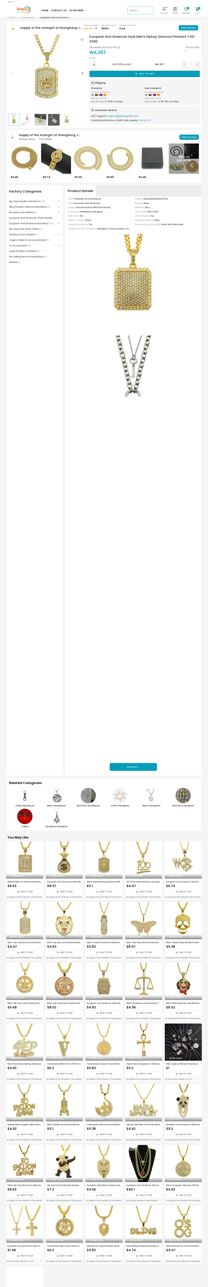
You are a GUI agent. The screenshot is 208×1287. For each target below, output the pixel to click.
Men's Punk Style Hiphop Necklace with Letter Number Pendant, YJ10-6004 (24, 1063)
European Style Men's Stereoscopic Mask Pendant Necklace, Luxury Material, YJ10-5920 (103, 1185)
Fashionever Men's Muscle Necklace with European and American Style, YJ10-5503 (104, 1124)
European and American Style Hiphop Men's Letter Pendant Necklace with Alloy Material (183, 881)
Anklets (14, 262)
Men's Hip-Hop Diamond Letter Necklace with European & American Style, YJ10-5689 (24, 1185)
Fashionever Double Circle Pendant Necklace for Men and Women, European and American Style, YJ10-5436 (104, 1063)
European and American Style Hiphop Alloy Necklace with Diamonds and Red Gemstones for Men (143, 1185)
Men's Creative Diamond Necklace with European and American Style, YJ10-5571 (104, 942)
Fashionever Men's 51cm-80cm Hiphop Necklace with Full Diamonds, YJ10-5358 (64, 1063)
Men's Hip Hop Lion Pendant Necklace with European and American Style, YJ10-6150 (64, 942)
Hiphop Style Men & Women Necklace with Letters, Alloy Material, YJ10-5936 (143, 1124)
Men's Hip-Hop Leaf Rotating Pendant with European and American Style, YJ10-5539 (24, 1003)
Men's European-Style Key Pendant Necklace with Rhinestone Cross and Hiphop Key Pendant (183, 1185)
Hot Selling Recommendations (28, 256)
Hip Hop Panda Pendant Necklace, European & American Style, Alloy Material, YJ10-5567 (64, 1185)
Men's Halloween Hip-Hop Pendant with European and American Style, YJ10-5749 (183, 1003)
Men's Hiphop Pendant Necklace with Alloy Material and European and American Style (183, 1063)
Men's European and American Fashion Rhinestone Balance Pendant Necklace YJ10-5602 (143, 1003)
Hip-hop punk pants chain (25, 229)
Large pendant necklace (24, 251)
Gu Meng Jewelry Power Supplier (142, 1200)
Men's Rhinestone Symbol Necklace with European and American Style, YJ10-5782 (183, 1246)
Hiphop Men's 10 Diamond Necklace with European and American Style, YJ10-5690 (24, 881)
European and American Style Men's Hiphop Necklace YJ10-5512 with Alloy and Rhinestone (64, 881)
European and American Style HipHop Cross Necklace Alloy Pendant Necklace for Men (24, 1246)
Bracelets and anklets (23, 212)
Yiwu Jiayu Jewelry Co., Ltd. (179, 1079)
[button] (82, 73)
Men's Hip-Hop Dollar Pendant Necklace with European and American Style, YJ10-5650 (64, 1003)
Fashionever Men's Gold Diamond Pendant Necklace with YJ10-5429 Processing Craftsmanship (64, 1246)
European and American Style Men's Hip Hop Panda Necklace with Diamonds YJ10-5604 (183, 1124)
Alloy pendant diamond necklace (30, 206)
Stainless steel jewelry (24, 234)
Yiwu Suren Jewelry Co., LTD (21, 1261)
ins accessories (20, 245)
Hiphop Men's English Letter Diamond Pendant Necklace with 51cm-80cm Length (24, 1124)
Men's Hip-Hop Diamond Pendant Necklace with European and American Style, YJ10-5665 (24, 942)
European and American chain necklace (32, 218)
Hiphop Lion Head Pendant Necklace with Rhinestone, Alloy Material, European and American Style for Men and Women (104, 1246)
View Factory (188, 27)
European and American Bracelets (31, 223)
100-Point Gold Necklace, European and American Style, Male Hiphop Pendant (143, 881)
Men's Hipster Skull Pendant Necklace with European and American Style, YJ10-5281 (183, 942)
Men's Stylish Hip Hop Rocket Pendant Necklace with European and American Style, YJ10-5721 (64, 1124)
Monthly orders (108, 25)
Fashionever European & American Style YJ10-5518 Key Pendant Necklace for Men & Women (143, 1063)
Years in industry (127, 25)
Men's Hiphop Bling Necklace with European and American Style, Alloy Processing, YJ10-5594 (103, 881)
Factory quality (91, 25)
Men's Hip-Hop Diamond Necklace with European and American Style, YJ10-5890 (143, 942)
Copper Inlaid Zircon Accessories (29, 240)
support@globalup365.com (122, 116)
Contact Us (144, 120)
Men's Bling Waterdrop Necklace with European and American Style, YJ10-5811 (143, 1246)
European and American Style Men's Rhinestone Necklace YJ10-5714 (103, 1003)
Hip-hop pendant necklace (27, 201)
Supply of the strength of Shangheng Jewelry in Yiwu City (24, 897)
